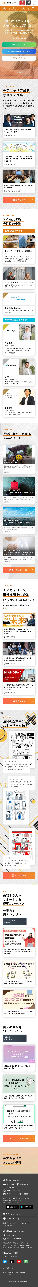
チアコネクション (7, 1247)
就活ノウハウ (6, 1198)
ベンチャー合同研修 (19, 1245)
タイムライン (11, 1194)
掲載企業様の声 (7, 1243)
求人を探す (20, 200)
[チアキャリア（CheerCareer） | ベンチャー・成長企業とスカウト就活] (9, 3)
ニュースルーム (13, 1223)
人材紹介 (28, 1245)
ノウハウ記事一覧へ (20, 1138)
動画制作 (23, 1247)
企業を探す (11, 1187)
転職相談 (11, 1200)
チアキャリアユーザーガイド (10, 1203)
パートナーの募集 (20, 1272)
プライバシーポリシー (9, 1225)
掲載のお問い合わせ (14, 1238)
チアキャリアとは (19, 58)
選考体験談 (14, 1198)
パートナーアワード (8, 1275)
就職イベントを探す (14, 1191)
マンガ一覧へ (20, 875)
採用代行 (29, 1247)
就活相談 (5, 1200)
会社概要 (5, 1223)
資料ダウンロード (7, 1245)
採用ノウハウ (24, 1243)
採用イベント (16, 1243)
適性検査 (25, 1194)
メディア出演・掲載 (24, 1223)
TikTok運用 (16, 1247)
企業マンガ (18, 1200)
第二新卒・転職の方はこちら (19, 51)
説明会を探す (25, 1184)
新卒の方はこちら (19, 44)
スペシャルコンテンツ (24, 1198)
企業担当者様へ (12, 1235)
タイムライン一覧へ (20, 570)
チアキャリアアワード (9, 1272)
